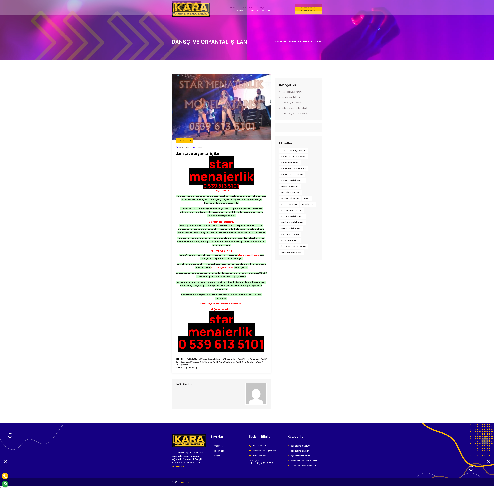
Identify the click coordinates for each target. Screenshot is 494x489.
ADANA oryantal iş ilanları (246, 362)
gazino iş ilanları (290, 198)
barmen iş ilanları (290, 162)
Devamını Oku (178, 466)
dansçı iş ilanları (290, 186)
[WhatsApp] (5, 484)
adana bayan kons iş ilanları (294, 113)
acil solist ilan (192, 359)
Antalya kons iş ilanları (293, 150)
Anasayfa (281, 41)
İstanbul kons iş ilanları (293, 246)
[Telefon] (5, 476)
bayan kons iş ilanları (292, 174)
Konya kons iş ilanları (292, 216)
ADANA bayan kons (230, 359)
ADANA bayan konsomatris (249, 359)
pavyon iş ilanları (290, 234)
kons (306, 198)
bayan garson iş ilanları (293, 168)
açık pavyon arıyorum (292, 102)
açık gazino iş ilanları (291, 97)
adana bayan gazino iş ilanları (295, 108)
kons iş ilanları (289, 204)
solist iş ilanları (289, 240)
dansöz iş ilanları (290, 192)
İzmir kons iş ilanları (291, 252)
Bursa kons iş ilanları (292, 180)
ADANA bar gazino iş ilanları (210, 359)
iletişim (217, 455)
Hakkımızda (219, 450)
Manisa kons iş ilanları (292, 222)
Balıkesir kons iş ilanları (293, 157)
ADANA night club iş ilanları (224, 362)
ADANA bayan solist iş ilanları (200, 362)
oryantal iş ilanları (291, 228)
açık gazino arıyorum (292, 91)
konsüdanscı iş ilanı (291, 210)
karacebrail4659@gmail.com (264, 450)
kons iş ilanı (308, 204)
